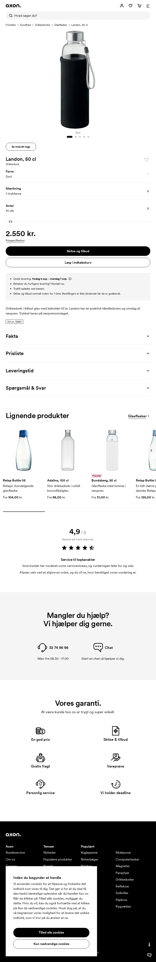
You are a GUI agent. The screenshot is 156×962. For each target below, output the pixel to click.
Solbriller (122, 893)
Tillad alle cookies (51, 932)
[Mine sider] (122, 5)
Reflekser (122, 886)
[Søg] (10, 15)
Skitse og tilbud (78, 251)
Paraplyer (122, 873)
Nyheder (49, 852)
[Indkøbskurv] (139, 5)
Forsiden (11, 25)
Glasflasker (60, 25)
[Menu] (148, 5)
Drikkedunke (42, 25)
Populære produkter (57, 859)
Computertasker (127, 859)
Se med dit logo (21, 146)
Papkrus (121, 900)
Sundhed (25, 25)
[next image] (146, 78)
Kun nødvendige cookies (51, 944)
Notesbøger (89, 859)
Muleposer (123, 852)
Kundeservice (15, 852)
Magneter (123, 866)
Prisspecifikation (15, 240)
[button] (78, 174)
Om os (10, 859)
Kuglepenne (89, 852)
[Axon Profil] (13, 5)
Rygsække (123, 906)
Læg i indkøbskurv (78, 262)
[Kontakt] (149, 944)
